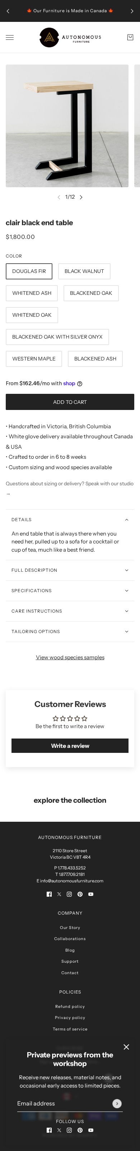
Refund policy (70, 1006)
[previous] (8, 10)
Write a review (70, 745)
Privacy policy (70, 1017)
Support (70, 961)
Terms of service (70, 1029)
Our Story (70, 927)
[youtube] (90, 1130)
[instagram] (69, 1130)
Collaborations (70, 938)
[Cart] (130, 37)
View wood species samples (70, 657)
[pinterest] (80, 1130)
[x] (59, 1130)
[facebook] (49, 1130)
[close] (126, 1047)
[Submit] (117, 1103)
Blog (70, 950)
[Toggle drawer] (10, 37)
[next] (132, 10)
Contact (70, 972)
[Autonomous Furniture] (70, 37)
